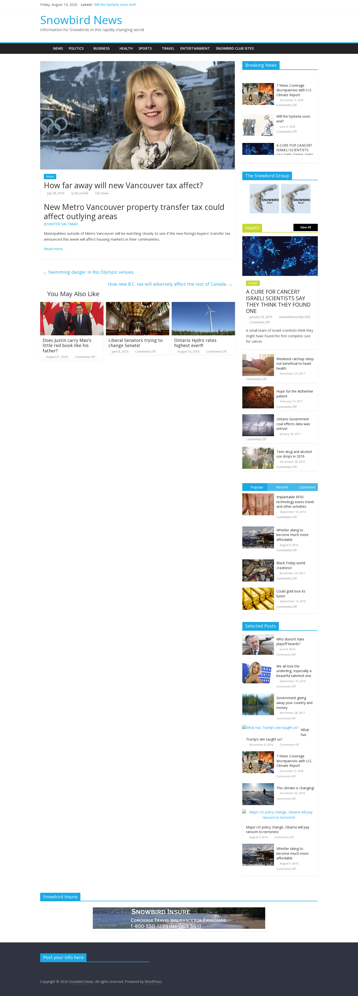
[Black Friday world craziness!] (259, 559)
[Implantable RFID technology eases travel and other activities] (259, 493)
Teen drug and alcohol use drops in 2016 (294, 454)
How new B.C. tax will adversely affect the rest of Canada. (170, 284)
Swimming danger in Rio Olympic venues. (88, 272)
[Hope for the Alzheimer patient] (258, 389)
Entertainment (195, 48)
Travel (168, 48)
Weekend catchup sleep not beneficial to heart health (295, 364)
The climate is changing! (295, 788)
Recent (282, 487)
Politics (76, 48)
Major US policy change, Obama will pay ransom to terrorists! (277, 829)
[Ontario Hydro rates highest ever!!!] (203, 305)
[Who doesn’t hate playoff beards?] (259, 637)
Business (102, 48)
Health (126, 48)
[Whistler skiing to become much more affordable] (259, 526)
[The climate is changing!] (259, 785)
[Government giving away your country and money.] (259, 695)
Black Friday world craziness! (290, 565)
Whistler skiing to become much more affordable (292, 535)
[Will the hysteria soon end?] (258, 116)
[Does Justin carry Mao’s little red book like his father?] (72, 305)
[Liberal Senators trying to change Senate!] (137, 305)
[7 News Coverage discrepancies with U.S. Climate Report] (258, 85)
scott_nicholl (79, 193)
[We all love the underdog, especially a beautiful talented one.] (259, 664)
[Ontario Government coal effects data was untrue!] (258, 416)
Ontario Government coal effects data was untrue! (293, 424)
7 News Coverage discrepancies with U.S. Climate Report (294, 90)
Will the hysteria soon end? (115, 4)
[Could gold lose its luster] (259, 587)
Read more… (54, 248)
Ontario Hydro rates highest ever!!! (195, 342)
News (58, 48)
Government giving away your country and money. (294, 702)
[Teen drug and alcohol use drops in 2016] (258, 449)
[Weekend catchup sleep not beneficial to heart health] (258, 356)
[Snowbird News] (45, 48)
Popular (257, 487)
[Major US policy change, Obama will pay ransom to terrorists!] (280, 812)
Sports (145, 48)
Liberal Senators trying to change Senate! (135, 342)
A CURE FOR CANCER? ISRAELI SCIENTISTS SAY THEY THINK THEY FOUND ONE (294, 152)
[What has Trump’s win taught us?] (271, 727)
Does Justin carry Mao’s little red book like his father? (67, 345)
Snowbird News (81, 19)
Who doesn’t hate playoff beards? (290, 641)
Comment (307, 487)
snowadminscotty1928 (294, 317)
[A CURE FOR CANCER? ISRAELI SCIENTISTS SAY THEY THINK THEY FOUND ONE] (258, 145)
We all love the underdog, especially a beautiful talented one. (294, 671)
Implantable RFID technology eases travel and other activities (295, 502)
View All (305, 227)
